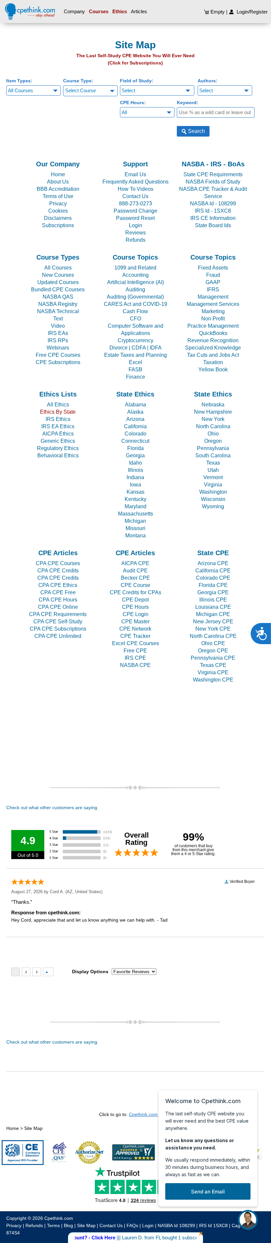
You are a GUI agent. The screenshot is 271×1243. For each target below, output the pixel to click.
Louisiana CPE (213, 607)
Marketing (213, 311)
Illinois (135, 470)
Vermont (213, 477)
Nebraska (213, 404)
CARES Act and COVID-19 (135, 304)
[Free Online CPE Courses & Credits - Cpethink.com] (30, 10)
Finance (135, 377)
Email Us (135, 174)
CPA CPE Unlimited (57, 636)
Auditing (135, 289)
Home (58, 174)
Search (196, 131)
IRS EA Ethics (57, 426)
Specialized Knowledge (213, 348)
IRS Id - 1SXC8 (213, 211)
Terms (53, 1225)
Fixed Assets (213, 267)
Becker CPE (135, 578)
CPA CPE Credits (58, 570)
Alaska (135, 412)
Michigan (135, 521)
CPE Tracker (135, 636)
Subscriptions (58, 225)
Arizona (135, 419)
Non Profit (213, 318)
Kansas (135, 492)
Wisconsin (213, 499)
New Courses (58, 275)
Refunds (135, 240)
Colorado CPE (213, 578)
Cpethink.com (58, 1218)
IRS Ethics (58, 419)
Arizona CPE (213, 563)
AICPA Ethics (58, 433)
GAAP (213, 282)
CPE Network (135, 629)
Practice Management (213, 326)
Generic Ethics (58, 441)
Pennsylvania (213, 448)
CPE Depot (135, 599)
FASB (135, 369)
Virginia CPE (213, 672)
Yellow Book (213, 369)
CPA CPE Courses (58, 563)
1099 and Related (135, 267)
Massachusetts (135, 514)
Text (58, 318)
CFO (135, 318)
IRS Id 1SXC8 (213, 1225)
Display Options (90, 971)
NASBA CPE (135, 665)
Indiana (135, 477)
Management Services (213, 304)
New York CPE (213, 629)
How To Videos (135, 189)
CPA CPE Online (58, 607)
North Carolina (213, 426)
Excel (135, 362)
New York (213, 419)
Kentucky (135, 499)
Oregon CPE (213, 650)
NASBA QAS (58, 297)
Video (58, 326)
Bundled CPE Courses (58, 289)
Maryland (135, 506)
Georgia (135, 455)
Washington (213, 492)
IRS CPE (135, 658)
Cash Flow (135, 311)
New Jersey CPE (213, 621)
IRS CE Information (213, 218)
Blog (68, 1225)
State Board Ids (213, 225)
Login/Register (251, 12)
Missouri (135, 528)
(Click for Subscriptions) (135, 62)
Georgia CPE (213, 592)
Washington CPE (213, 680)
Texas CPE (213, 665)
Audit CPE (135, 570)
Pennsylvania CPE (213, 658)
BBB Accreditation (58, 189)
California (135, 426)
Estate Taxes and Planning (135, 355)
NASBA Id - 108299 (213, 203)
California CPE (213, 570)
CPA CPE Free (58, 592)
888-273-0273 (135, 203)
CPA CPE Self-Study (57, 621)
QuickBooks (213, 333)
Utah (213, 470)
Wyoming (213, 506)
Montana (135, 535)
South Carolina (213, 455)
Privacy (58, 203)
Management (213, 297)
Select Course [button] (80, 90)
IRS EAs (58, 333)
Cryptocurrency (135, 340)
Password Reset (135, 218)
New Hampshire (213, 412)
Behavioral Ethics (58, 455)
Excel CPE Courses (135, 643)
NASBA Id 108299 (176, 1225)
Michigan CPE (213, 614)
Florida (135, 448)
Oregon (213, 441)
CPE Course (135, 585)
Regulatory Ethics (58, 448)
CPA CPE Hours (58, 599)
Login (135, 225)
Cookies (58, 211)
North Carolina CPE (213, 636)
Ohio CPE (213, 643)
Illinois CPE (213, 599)
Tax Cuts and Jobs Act (213, 355)
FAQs (132, 1225)
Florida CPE (213, 585)
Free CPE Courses (58, 355)
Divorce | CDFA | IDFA (135, 348)
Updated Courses (58, 282)
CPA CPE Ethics (57, 585)
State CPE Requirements (213, 174)
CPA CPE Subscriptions (58, 629)
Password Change (135, 211)
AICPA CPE (135, 563)
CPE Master (135, 621)
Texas (213, 463)
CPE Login (135, 614)
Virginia (213, 484)
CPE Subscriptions (58, 362)
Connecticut (135, 441)
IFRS (213, 289)
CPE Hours (135, 607)
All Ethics (58, 404)
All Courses (58, 267)
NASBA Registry (57, 304)
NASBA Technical (58, 311)
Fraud (213, 275)
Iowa (135, 484)
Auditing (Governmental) (135, 297)
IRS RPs (58, 340)
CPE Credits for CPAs (135, 592)
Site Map (33, 1128)
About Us (58, 182)
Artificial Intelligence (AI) (135, 282)
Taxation (213, 362)
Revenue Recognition (213, 340)
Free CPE (135, 650)
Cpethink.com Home (150, 1114)
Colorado (135, 433)
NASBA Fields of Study (213, 182)
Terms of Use (58, 196)
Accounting (135, 275)
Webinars (58, 348)
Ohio (213, 433)
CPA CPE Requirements (58, 614)
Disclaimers (58, 218)
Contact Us (135, 196)
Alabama (135, 404)
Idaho (135, 463)
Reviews (135, 232)
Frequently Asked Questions (135, 182)
